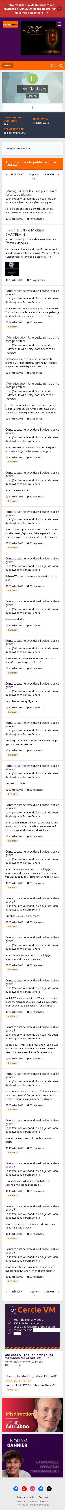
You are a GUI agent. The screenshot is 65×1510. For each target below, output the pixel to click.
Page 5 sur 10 (34, 177)
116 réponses (37, 280)
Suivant (49, 174)
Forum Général (31, 302)
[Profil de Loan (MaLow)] (32, 107)
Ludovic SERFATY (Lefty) (19, 349)
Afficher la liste (13, 1365)
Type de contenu (19, 148)
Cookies (43, 1497)
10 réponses (36, 218)
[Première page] (6, 174)
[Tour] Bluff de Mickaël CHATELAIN (24, 232)
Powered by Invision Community (32, 1504)
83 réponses (36, 322)
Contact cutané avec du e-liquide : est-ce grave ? (32, 292)
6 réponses (35, 372)
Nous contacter (26, 1497)
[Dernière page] (58, 174)
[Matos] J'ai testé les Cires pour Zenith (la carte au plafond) (31, 192)
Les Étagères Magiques (38, 202)
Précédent (17, 174)
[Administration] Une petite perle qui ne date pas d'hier (32, 339)
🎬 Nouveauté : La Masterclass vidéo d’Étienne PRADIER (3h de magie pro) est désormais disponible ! (30, 8)
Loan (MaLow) (14, 198)
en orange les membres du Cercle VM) (29, 1356)
